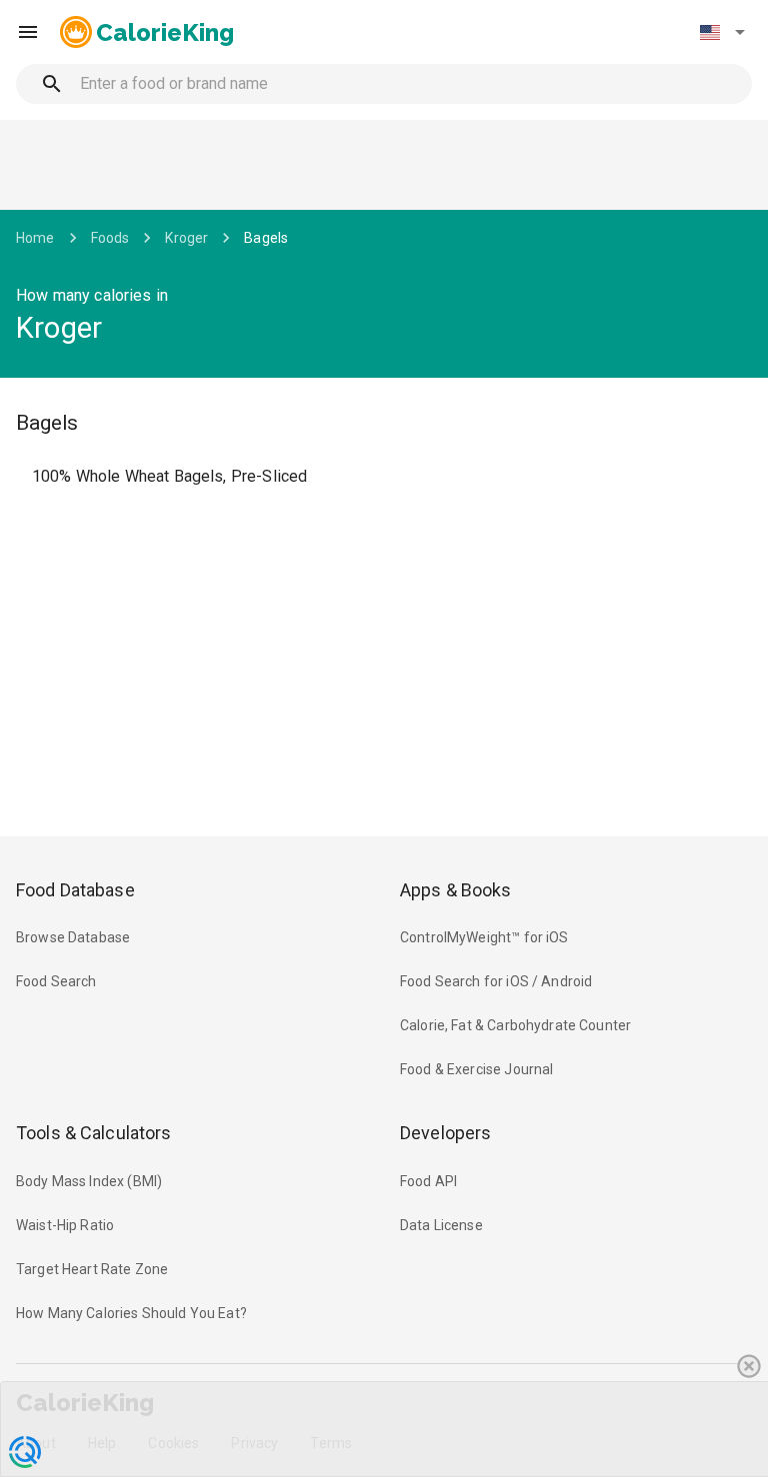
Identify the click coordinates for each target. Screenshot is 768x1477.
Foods (110, 238)
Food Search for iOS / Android (496, 981)
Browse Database (73, 937)
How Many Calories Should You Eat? (131, 1313)
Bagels (266, 238)
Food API (428, 1181)
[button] (722, 32)
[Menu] (28, 32)
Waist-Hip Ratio (65, 1225)
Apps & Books (456, 889)
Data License (441, 1225)
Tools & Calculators (94, 1132)
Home (35, 238)
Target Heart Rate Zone (92, 1269)
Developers (445, 1132)
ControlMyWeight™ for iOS (484, 937)
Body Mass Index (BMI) (89, 1181)
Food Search (56, 981)
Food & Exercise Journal (476, 1069)
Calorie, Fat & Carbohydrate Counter (515, 1025)
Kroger (186, 238)
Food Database (75, 889)
